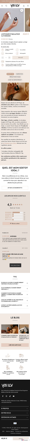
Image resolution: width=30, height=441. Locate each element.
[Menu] (2, 5)
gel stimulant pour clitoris (10, 143)
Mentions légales (10, 431)
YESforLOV (8, 427)
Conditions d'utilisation (16, 433)
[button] (6, 5)
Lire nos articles (15, 345)
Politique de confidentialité (21, 431)
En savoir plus (5, 47)
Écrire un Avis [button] (16, 223)
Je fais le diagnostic (15, 188)
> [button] (15, 265)
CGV (3, 431)
